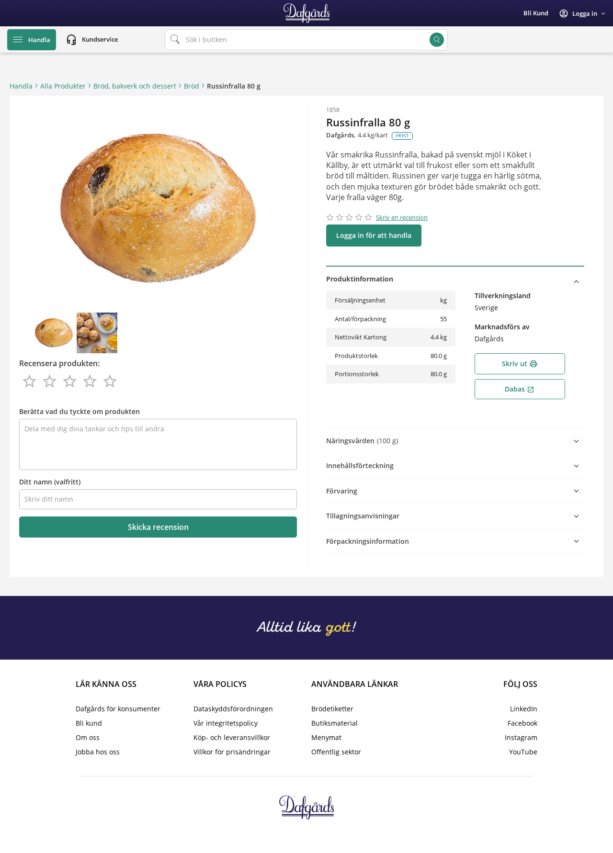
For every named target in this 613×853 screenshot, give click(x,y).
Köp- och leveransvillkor (231, 737)
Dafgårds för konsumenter (118, 708)
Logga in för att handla (373, 235)
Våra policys (220, 684)
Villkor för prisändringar (232, 751)
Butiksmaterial (334, 723)
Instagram (521, 737)
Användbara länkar (354, 684)
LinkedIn (523, 708)
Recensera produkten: (59, 363)
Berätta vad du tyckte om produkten (79, 411)
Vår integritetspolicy (225, 723)
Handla (21, 85)
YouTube (523, 751)
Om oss (88, 737)
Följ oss (520, 684)
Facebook (522, 723)
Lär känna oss (106, 684)
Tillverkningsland (503, 295)
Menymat (326, 737)
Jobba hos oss (98, 751)
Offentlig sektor (336, 751)
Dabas (519, 388)
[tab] (455, 278)
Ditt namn (49, 481)
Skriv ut (520, 363)
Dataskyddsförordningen (233, 708)
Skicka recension (158, 527)
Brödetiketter (332, 708)
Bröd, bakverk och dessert (134, 85)
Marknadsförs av (502, 326)
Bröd (191, 85)
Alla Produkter (63, 85)
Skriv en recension (402, 217)
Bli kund (535, 13)
